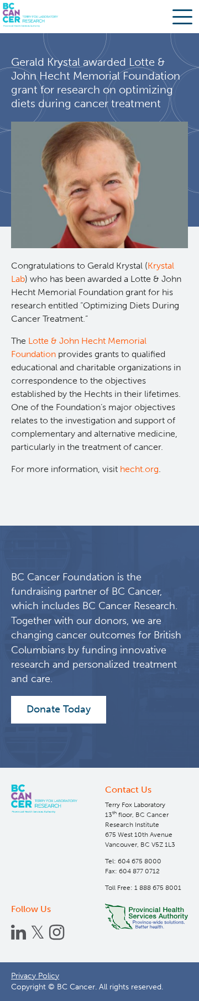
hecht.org (139, 469)
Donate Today (59, 709)
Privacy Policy (35, 976)
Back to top (165, 984)
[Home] (44, 799)
